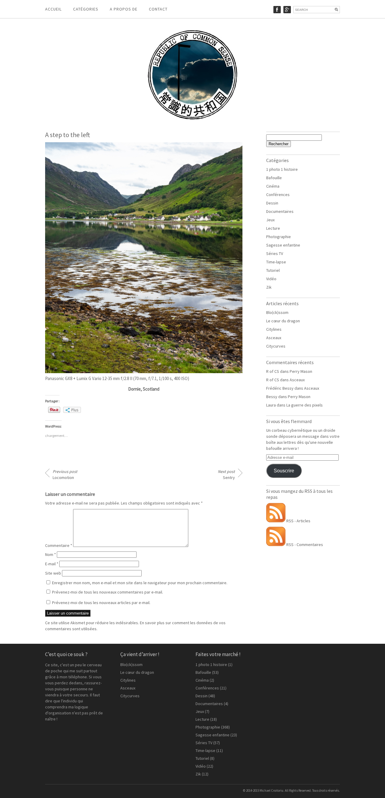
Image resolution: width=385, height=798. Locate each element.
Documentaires (280, 211)
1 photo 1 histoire (282, 169)
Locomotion (65, 474)
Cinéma (272, 186)
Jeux (270, 220)
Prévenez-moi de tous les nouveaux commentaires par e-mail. (107, 592)
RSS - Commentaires (304, 544)
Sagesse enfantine (283, 245)
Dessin (272, 203)
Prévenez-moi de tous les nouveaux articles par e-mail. (101, 602)
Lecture (273, 228)
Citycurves (275, 346)
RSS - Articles (297, 520)
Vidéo (271, 278)
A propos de (123, 9)
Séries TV (274, 253)
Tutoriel (273, 270)
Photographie (278, 236)
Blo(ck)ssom (277, 312)
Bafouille (274, 177)
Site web (53, 573)
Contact (158, 9)
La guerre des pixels (304, 405)
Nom (50, 554)
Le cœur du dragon (283, 321)
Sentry (226, 474)
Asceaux (273, 337)
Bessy (271, 396)
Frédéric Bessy (280, 388)
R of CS (272, 371)
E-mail (51, 563)
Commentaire (58, 545)
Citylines (274, 329)
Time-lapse (276, 262)
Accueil (53, 9)
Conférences (278, 194)
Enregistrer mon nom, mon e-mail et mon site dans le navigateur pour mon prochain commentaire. (139, 582)
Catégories (85, 9)
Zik (269, 287)
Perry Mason (301, 371)
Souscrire (284, 470)
